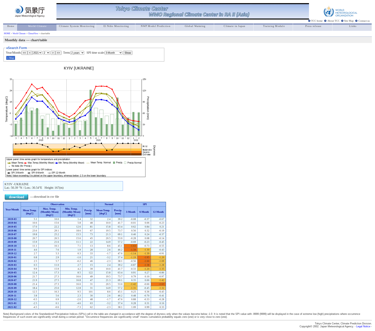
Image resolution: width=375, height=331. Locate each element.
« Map (10, 57)
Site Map (349, 21)
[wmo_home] (340, 16)
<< (24, 52)
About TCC (333, 21)
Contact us (364, 21)
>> (58, 52)
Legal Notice (363, 326)
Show (128, 52)
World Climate (19, 33)
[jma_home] (30, 16)
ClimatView (33, 33)
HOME (7, 33)
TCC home (317, 21)
